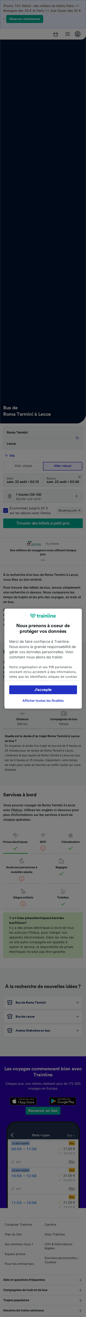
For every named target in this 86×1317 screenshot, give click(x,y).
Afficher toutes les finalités (43, 701)
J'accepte (43, 690)
